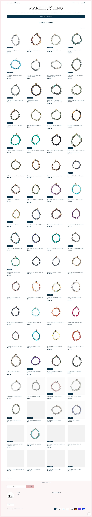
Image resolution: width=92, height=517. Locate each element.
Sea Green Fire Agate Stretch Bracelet (54, 298)
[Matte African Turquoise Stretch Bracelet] (36, 189)
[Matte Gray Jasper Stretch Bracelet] (36, 214)
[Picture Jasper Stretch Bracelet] (76, 261)
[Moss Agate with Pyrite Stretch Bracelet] (76, 64)
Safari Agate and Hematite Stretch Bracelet (56, 444)
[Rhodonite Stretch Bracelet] (15, 189)
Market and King (19, 508)
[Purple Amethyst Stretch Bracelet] (56, 189)
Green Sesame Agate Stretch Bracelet (54, 126)
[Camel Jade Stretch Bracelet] (56, 386)
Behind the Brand (56, 492)
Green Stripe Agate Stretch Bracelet (13, 273)
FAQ (18, 494)
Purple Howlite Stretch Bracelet (75, 224)
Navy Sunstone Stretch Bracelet (55, 150)
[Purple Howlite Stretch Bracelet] (76, 214)
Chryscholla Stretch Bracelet (34, 444)
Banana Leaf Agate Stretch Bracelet (74, 298)
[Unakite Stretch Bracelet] (15, 214)
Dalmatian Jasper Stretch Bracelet (15, 175)
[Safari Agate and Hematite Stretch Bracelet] (56, 433)
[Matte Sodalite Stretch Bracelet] (76, 165)
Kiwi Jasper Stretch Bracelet (34, 125)
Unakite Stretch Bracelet (13, 224)
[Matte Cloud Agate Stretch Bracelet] (15, 39)
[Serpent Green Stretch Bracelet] (36, 261)
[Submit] (15, 3)
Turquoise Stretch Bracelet (33, 346)
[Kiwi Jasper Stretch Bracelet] (36, 115)
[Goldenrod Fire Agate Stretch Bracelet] (56, 335)
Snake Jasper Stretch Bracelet (54, 224)
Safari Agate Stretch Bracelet (54, 175)
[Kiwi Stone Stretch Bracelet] (56, 39)
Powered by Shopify (11, 510)
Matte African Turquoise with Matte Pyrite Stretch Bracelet (54, 101)
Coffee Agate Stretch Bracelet (75, 125)
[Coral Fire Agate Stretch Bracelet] (36, 287)
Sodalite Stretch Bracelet (74, 420)
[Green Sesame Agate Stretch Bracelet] (56, 115)
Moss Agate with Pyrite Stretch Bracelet (75, 76)
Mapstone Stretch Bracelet (54, 272)
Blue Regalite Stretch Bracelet (75, 199)
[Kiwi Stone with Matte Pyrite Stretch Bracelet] (36, 64)
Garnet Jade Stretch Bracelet (75, 322)
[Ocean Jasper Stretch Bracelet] (15, 238)
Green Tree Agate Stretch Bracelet (76, 100)
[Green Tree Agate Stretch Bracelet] (76, 90)
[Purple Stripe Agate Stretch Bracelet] (36, 361)
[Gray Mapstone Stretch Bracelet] (15, 90)
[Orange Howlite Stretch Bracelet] (56, 312)
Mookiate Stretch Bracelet (33, 50)
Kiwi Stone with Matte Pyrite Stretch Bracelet (34, 76)
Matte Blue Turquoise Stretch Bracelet (14, 76)
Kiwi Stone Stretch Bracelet (54, 50)
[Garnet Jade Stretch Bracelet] (76, 312)
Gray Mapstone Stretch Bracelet (15, 100)
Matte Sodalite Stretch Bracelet (75, 175)
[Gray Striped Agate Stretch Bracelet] (15, 361)
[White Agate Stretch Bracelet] (15, 386)
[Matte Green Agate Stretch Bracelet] (76, 39)
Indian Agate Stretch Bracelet (14, 125)
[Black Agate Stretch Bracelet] (36, 458)
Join (12, 3)
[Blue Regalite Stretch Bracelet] (76, 189)
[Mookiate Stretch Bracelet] (36, 39)
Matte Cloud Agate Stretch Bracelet (13, 50)
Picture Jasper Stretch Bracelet (75, 272)
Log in (9, 3)
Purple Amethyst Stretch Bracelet (55, 199)
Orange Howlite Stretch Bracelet (55, 322)
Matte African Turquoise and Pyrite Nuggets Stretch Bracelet (76, 151)
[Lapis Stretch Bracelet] (36, 90)
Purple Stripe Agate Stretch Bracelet (34, 372)
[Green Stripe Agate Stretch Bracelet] (15, 261)
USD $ (73, 2)
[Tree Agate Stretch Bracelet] (76, 458)
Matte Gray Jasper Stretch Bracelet (35, 224)
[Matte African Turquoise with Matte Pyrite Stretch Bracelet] (56, 90)
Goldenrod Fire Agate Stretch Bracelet (54, 347)
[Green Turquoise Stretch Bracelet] (15, 140)
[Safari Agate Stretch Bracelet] (56, 165)
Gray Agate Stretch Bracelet (34, 420)
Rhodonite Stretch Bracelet (13, 199)
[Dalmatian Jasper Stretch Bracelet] (15, 165)
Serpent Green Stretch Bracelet (35, 272)
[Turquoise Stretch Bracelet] (36, 335)
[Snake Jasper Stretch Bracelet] (56, 214)
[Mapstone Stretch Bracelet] (56, 261)
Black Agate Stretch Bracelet (34, 469)
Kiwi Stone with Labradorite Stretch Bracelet (54, 76)
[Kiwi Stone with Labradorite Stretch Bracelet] (56, 64)
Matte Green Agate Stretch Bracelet (74, 50)
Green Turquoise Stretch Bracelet (15, 150)
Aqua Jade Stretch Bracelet (34, 322)
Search (18, 492)
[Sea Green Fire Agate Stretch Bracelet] (56, 287)
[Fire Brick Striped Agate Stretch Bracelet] (76, 335)
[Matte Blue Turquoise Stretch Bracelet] (15, 64)
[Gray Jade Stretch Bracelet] (36, 386)
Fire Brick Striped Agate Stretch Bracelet (75, 347)
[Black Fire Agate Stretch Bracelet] (15, 312)
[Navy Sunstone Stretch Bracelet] (56, 140)
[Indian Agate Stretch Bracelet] (15, 115)
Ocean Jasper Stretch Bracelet (14, 248)
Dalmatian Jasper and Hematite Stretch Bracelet (15, 444)
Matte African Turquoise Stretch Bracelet (35, 200)
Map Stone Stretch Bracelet (74, 371)
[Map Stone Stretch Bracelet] (76, 361)
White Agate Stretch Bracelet (14, 396)
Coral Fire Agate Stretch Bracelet (35, 297)
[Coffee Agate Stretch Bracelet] (76, 115)
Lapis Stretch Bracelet (32, 100)
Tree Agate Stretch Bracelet (74, 469)
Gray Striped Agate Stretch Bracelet (13, 372)
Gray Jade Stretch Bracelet (33, 396)
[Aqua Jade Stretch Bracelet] (36, 312)
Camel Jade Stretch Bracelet (54, 396)
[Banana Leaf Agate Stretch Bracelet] (76, 287)
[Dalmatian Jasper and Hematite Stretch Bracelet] (15, 433)
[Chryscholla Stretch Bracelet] (36, 433)
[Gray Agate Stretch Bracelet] (36, 409)
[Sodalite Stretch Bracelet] (76, 409)
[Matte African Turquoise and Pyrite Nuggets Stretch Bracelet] (76, 140)
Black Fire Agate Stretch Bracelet (15, 322)
